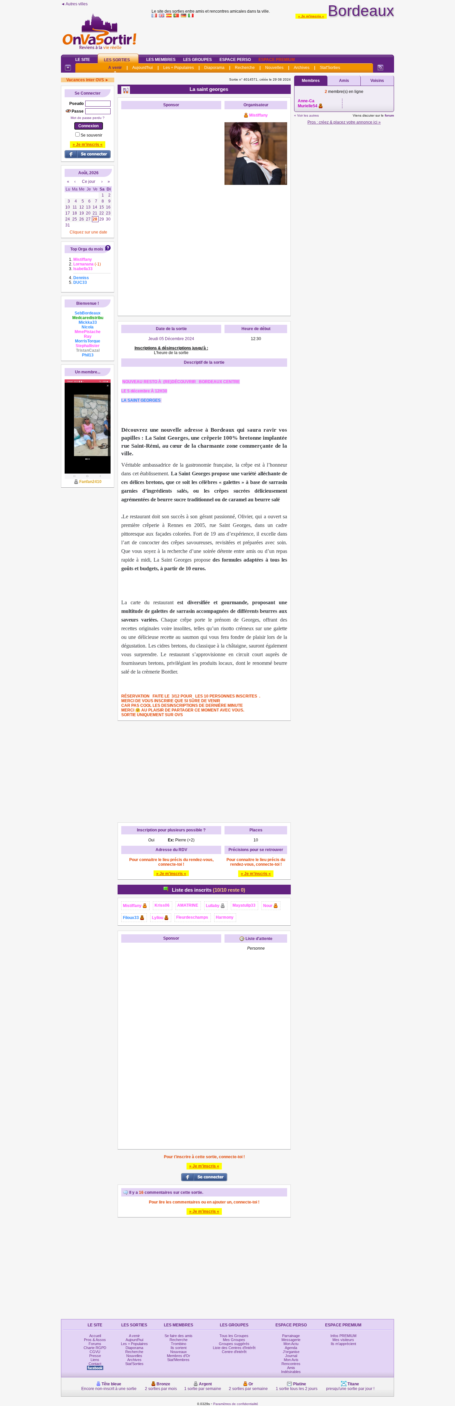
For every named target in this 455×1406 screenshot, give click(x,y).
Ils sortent (179, 1348)
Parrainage (291, 1336)
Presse (95, 1356)
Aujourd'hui (142, 67)
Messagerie (290, 1340)
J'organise (291, 1352)
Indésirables (291, 1372)
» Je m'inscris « (311, 16)
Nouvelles (274, 67)
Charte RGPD (95, 1348)
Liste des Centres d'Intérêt (234, 1348)
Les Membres (161, 59)
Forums (95, 1344)
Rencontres (290, 1364)
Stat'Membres (178, 1360)
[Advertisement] (273, 35)
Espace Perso (235, 59)
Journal (291, 1356)
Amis (344, 80)
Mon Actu (290, 1344)
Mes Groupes (234, 1340)
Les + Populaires (178, 67)
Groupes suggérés (234, 1344)
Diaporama (214, 67)
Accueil (95, 1336)
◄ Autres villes (74, 4)
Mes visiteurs (343, 1340)
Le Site (82, 59)
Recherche (245, 67)
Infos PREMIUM (343, 1336)
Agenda (291, 1348)
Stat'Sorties (330, 67)
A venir (115, 67)
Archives (301, 67)
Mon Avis (291, 1360)
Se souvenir (91, 135)
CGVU (95, 1352)
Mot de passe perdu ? (88, 118)
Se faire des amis (179, 1336)
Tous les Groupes (234, 1336)
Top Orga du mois (86, 249)
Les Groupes (197, 59)
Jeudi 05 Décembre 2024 (171, 338)
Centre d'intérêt (234, 1352)
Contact (95, 1364)
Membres (311, 80)
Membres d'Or (178, 1356)
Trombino (178, 1344)
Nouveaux (178, 1352)
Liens (95, 1360)
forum (389, 115)
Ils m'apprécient (343, 1344)
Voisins (377, 80)
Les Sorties (117, 60)
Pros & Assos (95, 1340)
